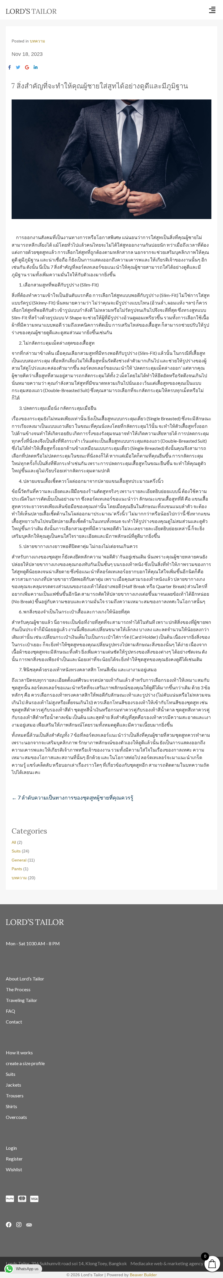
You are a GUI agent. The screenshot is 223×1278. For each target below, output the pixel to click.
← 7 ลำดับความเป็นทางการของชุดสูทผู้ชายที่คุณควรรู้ (72, 797)
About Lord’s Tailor (25, 978)
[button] (212, 9)
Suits (16, 851)
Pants (17, 868)
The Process (18, 989)
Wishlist (14, 1169)
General (19, 860)
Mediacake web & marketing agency (166, 1263)
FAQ (10, 1011)
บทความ (37, 41)
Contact (14, 1021)
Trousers (15, 1095)
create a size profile (25, 1063)
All (14, 842)
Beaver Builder (143, 1274)
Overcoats (16, 1117)
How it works (19, 1052)
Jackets (13, 1084)
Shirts (11, 1106)
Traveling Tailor (21, 1000)
